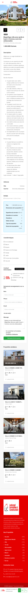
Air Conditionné (9, 242)
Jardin (7, 255)
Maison (6, 552)
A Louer (5, 34)
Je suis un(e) (7, 313)
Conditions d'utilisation (12, 334)
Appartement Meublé (10, 539)
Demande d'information (14, 338)
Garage (7, 252)
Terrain (6, 544)
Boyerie (7, 247)
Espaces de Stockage (11, 250)
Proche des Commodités (12, 258)
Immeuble (7, 555)
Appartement (8, 550)
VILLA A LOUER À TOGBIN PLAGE (14, 402)
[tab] (5, 30)
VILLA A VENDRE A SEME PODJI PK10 (15, 368)
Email (5, 306)
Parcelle (7, 536)
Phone (5, 298)
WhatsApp (13, 280)
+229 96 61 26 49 (16, 277)
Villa (6, 542)
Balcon (7, 244)
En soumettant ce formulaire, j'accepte (13, 332)
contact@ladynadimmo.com (12, 576)
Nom (5, 291)
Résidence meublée (10, 558)
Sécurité (7, 261)
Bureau (6, 560)
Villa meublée (8, 547)
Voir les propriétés (19, 268)
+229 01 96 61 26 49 (10, 574)
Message (6, 317)
